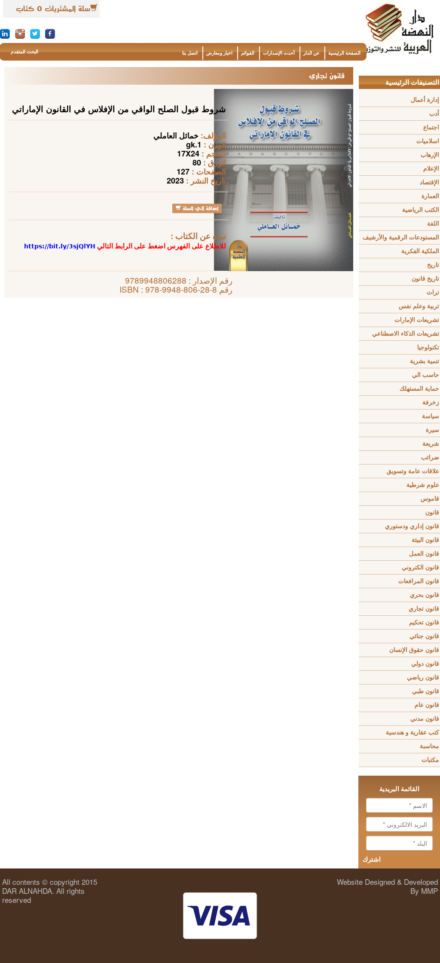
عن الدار (311, 52)
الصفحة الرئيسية (344, 52)
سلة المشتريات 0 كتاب (53, 8)
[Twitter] (35, 33)
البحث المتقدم (24, 51)
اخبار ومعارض (219, 52)
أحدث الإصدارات (279, 52)
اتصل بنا (190, 52)
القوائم (247, 52)
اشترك (372, 859)
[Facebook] (50, 33)
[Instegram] (20, 33)
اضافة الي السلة (199, 208)
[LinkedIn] (5, 33)
